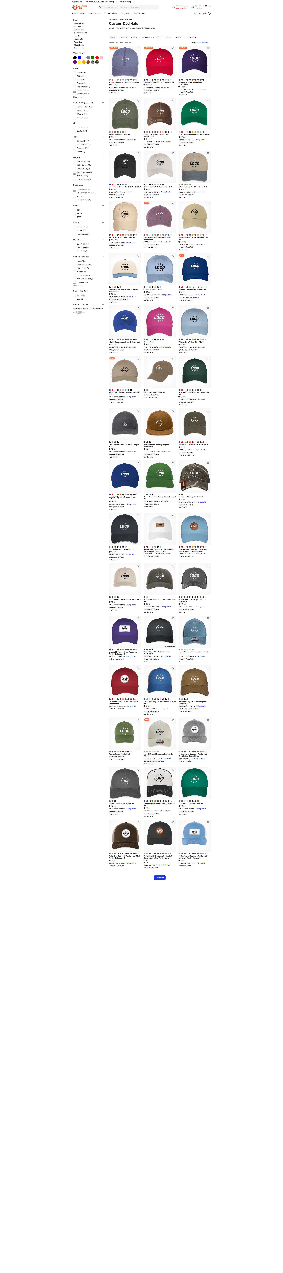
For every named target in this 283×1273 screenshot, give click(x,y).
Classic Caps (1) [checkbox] (83, 90)
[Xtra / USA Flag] (179, 494)
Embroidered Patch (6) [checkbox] (86, 193)
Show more (78, 48)
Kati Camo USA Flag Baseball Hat (191, 497)
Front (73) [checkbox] (81, 295)
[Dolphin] (187, 801)
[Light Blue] (160, 287)
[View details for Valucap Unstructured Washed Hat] (125, 217)
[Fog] (126, 494)
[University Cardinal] (147, 547)
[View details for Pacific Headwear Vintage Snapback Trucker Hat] (195, 579)
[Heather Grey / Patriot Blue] (179, 751)
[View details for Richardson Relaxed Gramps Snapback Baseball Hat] (125, 269)
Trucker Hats (79, 27)
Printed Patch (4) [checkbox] (84, 200)
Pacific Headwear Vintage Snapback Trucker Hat (192, 601)
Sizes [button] (167, 37)
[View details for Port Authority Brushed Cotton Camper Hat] (125, 424)
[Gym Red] (147, 339)
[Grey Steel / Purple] (193, 751)
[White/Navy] (195, 287)
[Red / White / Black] (134, 853)
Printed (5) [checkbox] (81, 196)
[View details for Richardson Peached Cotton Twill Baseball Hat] (160, 579)
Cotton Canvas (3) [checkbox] (84, 179)
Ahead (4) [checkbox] (81, 80)
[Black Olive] (187, 699)
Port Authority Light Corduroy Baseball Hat (125, 600)
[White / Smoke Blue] (195, 442)
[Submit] (100, 7)
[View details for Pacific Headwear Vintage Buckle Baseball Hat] (160, 476)
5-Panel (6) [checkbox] (81, 272)
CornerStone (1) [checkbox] (83, 94)
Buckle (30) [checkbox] (81, 230)
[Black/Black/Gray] (163, 699)
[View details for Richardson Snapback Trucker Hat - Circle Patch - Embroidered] (125, 836)
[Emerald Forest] (182, 801)
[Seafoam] (152, 235)
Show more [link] (77, 97)
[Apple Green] (118, 339)
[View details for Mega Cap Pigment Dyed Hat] (125, 114)
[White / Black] (185, 442)
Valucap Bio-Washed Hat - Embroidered (159, 82)
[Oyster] (185, 801)
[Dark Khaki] (147, 390)
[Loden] (120, 287)
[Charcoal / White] (110, 547)
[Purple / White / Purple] (187, 597)
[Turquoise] (201, 132)
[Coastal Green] (160, 547)
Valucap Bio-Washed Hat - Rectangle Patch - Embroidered (123, 653)
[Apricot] (187, 649)
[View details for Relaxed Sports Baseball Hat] (125, 734)
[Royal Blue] (110, 235)
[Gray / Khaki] (163, 132)
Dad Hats (77, 36)
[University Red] (112, 339)
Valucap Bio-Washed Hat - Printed (191, 342)
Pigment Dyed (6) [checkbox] (84, 275)
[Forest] (152, 80)
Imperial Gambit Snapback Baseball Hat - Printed (159, 755)
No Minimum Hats (81, 33)
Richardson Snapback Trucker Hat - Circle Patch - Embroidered (125, 857)
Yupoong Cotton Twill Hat (153, 290)
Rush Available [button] (146, 37)
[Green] (118, 494)
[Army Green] (144, 597)
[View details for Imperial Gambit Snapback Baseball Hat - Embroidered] (195, 632)
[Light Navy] (179, 442)
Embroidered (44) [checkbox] (84, 189)
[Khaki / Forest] (190, 184)
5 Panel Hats (79, 45)
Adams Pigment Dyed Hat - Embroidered (124, 82)
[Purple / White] (123, 853)
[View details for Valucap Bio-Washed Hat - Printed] (195, 321)
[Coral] (195, 132)
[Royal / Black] (123, 547)
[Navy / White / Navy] (190, 597)
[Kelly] (147, 494)
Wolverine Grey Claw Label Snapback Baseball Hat (193, 703)
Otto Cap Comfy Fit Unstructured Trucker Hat (160, 703)
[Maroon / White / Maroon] (198, 597)
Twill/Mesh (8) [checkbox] (82, 176)
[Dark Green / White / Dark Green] (185, 597)
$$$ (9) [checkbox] (79, 217)
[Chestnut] (179, 699)
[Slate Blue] (179, 235)
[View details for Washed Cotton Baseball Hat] (160, 372)
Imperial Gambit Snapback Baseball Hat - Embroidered (194, 653)
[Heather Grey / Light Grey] (112, 853)
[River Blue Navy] (144, 442)
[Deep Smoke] (115, 442)
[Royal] (110, 80)
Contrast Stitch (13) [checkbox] (84, 265)
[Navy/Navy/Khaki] (144, 699)
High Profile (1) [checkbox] (82, 251)
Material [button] (178, 37)
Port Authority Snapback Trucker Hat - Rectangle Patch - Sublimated (193, 857)
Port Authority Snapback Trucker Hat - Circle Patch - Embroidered (193, 755)
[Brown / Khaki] (158, 132)
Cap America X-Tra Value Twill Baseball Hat (125, 187)
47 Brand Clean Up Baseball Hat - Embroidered (191, 83)
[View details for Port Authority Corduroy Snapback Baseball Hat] (160, 424)
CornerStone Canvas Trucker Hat (121, 804)
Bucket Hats (78, 30)
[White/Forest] (201, 287)
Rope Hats (78, 42)
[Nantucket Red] (182, 649)
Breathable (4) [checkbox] (82, 282)
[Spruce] (158, 287)
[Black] (131, 80)
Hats (121, 20)
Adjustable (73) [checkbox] (83, 128)
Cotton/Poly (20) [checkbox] (83, 169)
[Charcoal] (128, 80)
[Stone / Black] (185, 184)
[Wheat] (115, 287)
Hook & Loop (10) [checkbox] (83, 234)
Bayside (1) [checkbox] (81, 83)
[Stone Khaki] (190, 649)
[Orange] (193, 80)
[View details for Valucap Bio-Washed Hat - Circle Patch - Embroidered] (125, 681)
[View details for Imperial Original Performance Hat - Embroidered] (125, 476)
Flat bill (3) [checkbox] (81, 152)
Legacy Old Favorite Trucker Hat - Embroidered (156, 136)
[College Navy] (126, 339)
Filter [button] (114, 37)
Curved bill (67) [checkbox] (83, 141)
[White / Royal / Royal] (150, 494)
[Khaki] (126, 132)
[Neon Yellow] (166, 80)
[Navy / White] (120, 547)
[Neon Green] (187, 132)
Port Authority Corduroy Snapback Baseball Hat (157, 446)
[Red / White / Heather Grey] (115, 853)
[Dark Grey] (158, 339)
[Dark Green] (187, 80)
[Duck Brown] (110, 801)
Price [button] (133, 37)
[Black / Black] (166, 132)
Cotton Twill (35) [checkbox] (83, 162)
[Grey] (128, 235)
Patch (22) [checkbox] (81, 261)
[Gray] (168, 80)
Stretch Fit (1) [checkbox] (82, 131)
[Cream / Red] (112, 287)
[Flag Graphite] (152, 184)
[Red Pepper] (112, 494)
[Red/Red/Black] (158, 699)
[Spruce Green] (118, 80)
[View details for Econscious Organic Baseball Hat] (195, 783)
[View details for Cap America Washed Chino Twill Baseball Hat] (160, 783)
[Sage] (187, 442)
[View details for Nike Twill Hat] (160, 321)
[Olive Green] (112, 597)
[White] (115, 80)
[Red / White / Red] (179, 597)
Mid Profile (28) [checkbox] (83, 247)
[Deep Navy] (163, 184)
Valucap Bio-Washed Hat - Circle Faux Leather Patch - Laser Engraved (193, 550)
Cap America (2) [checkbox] (83, 87)
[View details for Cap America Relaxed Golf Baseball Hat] (195, 424)
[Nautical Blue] (144, 547)
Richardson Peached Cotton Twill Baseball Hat (159, 601)
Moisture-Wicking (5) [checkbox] (85, 279)
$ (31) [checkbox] (79, 210)
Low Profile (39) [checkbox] (83, 244)
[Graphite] (160, 184)
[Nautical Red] (112, 80)
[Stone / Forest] (187, 184)
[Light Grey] (123, 390)
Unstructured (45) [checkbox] (84, 145)
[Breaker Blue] (179, 649)
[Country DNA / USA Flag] (182, 494)
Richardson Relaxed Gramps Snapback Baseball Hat (123, 291)
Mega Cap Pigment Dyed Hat (119, 134)
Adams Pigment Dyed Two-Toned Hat (193, 187)
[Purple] (120, 80)
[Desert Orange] (123, 339)
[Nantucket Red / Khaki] (147, 132)
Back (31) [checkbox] (80, 299)
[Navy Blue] (144, 390)
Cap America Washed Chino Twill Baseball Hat (159, 805)
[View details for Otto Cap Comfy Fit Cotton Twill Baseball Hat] (195, 372)
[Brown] (160, 80)
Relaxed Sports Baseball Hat (119, 754)
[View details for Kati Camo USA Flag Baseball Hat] (195, 476)
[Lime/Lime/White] (150, 699)
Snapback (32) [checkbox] (83, 227)
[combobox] (128, 7)
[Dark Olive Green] (201, 390)
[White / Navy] (163, 801)
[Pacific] (195, 801)
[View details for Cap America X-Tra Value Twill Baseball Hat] (125, 167)
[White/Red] (203, 287)
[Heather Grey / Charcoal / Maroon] (131, 853)
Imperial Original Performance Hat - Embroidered (122, 498)
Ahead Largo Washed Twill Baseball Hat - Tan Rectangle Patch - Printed (159, 550)
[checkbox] (90, 107)
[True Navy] (123, 494)
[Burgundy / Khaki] (155, 132)
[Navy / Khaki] (144, 132)
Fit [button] (159, 37)
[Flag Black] (150, 184)
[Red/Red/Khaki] (147, 699)
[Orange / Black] (126, 853)
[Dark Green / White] (190, 751)
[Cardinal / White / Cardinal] (195, 597)
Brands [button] (122, 37)
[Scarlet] (182, 235)
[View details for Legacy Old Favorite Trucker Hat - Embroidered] (160, 114)
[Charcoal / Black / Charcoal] (203, 597)
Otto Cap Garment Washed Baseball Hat (194, 135)
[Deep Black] (150, 442)
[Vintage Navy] (195, 80)
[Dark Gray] (166, 801)
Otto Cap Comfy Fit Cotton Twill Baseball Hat (194, 393)
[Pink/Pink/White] (160, 699)
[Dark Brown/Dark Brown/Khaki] (155, 699)
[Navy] (134, 80)
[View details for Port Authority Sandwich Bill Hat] (125, 529)
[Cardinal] (198, 80)
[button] (203, 8)
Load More (160, 878)
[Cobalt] (110, 494)
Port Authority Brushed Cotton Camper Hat (124, 446)
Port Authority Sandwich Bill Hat (121, 549)
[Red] (147, 80)
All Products (113, 20)
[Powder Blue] (179, 132)
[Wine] (112, 132)
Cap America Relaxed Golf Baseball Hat (193, 445)
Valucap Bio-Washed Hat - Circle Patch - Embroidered (124, 703)
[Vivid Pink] (163, 339)
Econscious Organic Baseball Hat (191, 804)
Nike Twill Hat (149, 342)
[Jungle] (198, 801)
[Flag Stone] (155, 184)
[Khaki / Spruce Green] (179, 184)
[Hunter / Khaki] (112, 547)
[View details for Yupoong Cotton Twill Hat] (160, 269)
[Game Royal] (110, 339)
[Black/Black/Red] (168, 699)
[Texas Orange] (155, 235)
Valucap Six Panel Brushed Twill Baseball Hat (124, 393)
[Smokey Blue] (110, 751)
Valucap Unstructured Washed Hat (122, 237)
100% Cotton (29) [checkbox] (84, 165)
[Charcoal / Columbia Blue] (110, 853)
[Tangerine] (123, 80)
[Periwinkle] (166, 235)
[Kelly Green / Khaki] (150, 132)
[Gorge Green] (128, 339)
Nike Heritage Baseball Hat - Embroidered (124, 342)
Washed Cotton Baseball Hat (154, 392)
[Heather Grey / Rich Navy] (182, 751)
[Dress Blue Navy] (110, 597)
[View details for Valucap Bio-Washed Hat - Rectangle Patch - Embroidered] (125, 632)
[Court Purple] (120, 339)
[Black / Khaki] (168, 132)
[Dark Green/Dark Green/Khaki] (152, 699)
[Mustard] (126, 80)
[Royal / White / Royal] (182, 597)
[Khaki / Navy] (182, 184)
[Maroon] (201, 547)
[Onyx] (185, 699)
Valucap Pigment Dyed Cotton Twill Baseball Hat (157, 238)
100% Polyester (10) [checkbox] (84, 172)
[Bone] (131, 751)
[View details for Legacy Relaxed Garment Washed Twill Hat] (195, 217)
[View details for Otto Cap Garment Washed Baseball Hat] (195, 114)
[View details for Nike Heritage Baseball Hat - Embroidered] (125, 321)
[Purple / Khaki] (152, 132)
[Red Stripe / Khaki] (160, 132)
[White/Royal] (198, 287)
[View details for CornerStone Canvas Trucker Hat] (125, 783)
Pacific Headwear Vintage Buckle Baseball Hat (160, 498)
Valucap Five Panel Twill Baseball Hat (192, 290)
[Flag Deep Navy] (144, 184)
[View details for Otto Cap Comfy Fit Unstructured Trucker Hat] (160, 681)
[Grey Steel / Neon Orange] (195, 751)
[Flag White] (147, 184)
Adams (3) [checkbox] (81, 76)
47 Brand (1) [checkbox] (81, 72)
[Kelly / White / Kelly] (201, 597)
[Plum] (203, 442)
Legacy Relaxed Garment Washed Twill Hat (193, 238)
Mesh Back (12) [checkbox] (83, 268)
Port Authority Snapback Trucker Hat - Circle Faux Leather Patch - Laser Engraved (158, 858)
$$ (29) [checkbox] (79, 213)
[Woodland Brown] (198, 751)
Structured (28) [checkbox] (83, 148)
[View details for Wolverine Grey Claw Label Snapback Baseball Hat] (195, 681)
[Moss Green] (203, 235)
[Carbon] (155, 547)
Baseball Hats (79, 23)
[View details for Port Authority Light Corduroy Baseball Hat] (125, 579)
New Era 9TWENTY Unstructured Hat (158, 187)
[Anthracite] (131, 339)
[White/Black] (193, 287)
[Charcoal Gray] (198, 390)
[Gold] (158, 80)
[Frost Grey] (128, 494)
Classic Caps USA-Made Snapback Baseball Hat (157, 653)
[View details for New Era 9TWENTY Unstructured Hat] (160, 167)
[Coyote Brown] (201, 751)
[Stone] (126, 184)
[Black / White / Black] (193, 597)
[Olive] (123, 132)
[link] (79, 7)
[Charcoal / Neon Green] (120, 853)
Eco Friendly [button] (192, 37)
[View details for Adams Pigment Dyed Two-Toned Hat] (195, 167)
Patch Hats (78, 39)
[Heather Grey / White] (203, 751)
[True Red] (185, 751)
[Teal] (168, 235)
